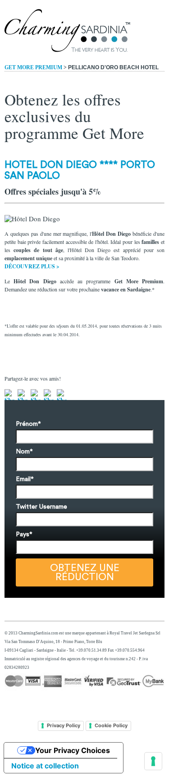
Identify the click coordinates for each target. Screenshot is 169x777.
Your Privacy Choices (72, 750)
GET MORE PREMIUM (33, 67)
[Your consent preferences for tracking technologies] (153, 761)
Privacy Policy (63, 725)
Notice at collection (45, 765)
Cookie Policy (111, 725)
